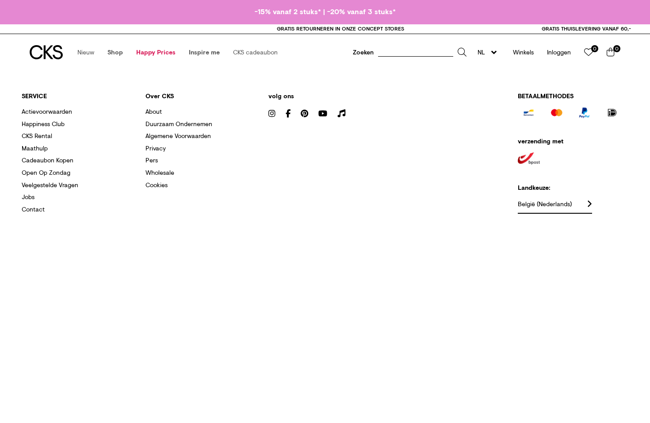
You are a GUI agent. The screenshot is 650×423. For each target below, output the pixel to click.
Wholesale (159, 172)
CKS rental (37, 135)
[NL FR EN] (489, 52)
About (153, 111)
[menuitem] (86, 52)
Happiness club (43, 123)
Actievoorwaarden (47, 111)
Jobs (28, 196)
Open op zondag (46, 172)
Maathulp (35, 148)
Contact (33, 209)
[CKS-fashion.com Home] (46, 52)
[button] (86, 52)
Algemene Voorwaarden (178, 135)
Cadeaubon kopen (47, 160)
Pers (151, 160)
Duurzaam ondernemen (178, 123)
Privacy (155, 148)
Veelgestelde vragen (50, 184)
